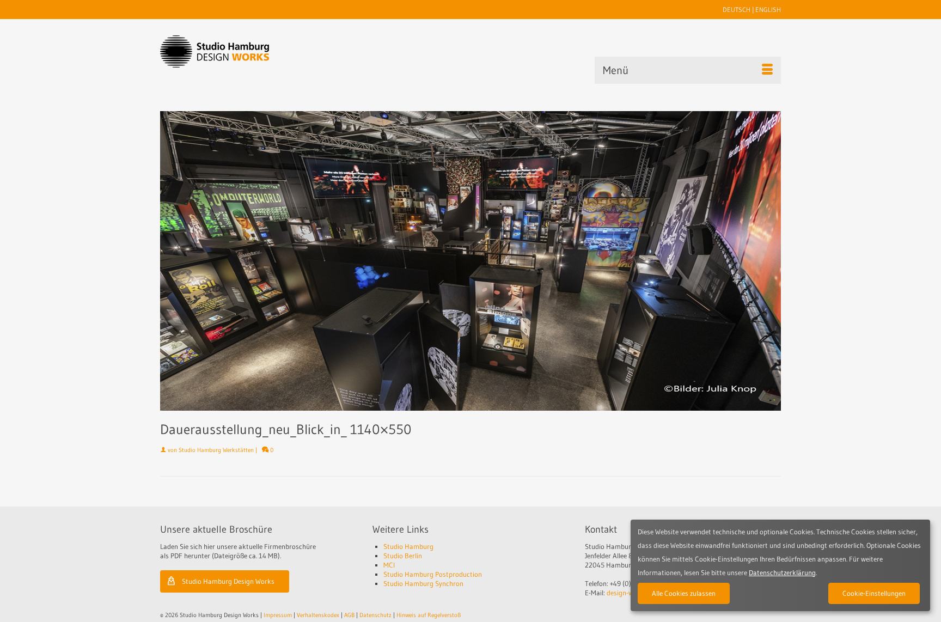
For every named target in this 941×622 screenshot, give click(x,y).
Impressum (278, 615)
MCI (389, 564)
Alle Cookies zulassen (684, 593)
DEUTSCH (736, 9)
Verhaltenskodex (318, 615)
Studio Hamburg (408, 546)
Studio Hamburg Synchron (423, 583)
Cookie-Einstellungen (874, 593)
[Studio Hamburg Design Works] (231, 51)
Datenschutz (375, 615)
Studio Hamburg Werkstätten (216, 450)
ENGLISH (768, 9)
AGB (349, 615)
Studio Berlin (402, 555)
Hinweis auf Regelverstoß (428, 615)
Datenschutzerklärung (782, 572)
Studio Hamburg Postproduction (432, 574)
